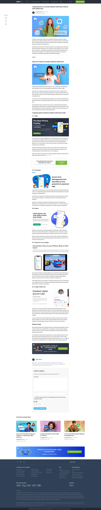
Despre (60, 469)
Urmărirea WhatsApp (20, 471)
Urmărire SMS (19, 469)
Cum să (27, 1)
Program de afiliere (63, 474)
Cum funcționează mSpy (64, 472)
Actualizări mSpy (45, 1)
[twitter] (6, 18)
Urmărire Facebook (35, 471)
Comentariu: (36, 376)
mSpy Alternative (54, 1)
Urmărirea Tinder (34, 469)
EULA (73, 471)
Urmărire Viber (34, 474)
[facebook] (6, 21)
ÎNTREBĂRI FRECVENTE (64, 471)
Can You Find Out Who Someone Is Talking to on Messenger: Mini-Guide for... (26, 435)
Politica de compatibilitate (77, 477)
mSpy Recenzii (62, 477)
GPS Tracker (48, 471)
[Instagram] (24, 462)
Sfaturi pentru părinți (35, 1)
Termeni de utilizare (76, 469)
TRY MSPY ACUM (63, 348)
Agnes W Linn (39, 359)
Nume (51, 392)
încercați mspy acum (74, 451)
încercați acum (80, 1)
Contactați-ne (62, 476)
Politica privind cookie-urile (66, 508)
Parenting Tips (45, 11)
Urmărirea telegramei (20, 474)
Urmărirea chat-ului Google (36, 472)
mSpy (63, 338)
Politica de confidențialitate (77, 472)
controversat (48, 155)
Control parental (49, 469)
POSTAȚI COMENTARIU (40, 408)
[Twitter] (21, 462)
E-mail (36, 392)
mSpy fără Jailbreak (20, 476)
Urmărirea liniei (49, 472)
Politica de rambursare (76, 474)
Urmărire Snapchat (20, 472)
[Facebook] (17, 462)
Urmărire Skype (34, 476)
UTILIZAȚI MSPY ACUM (61, 163)
